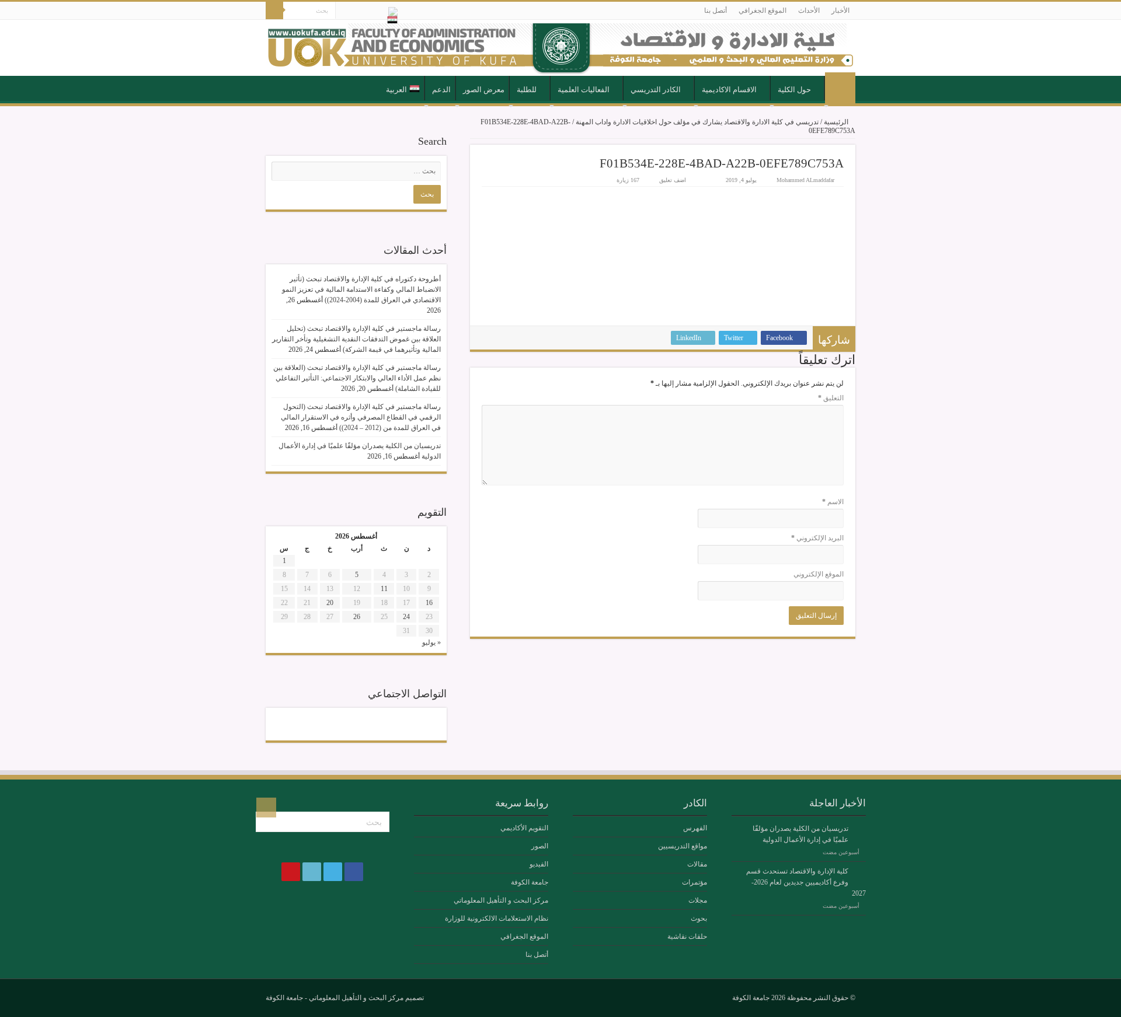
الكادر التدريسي (656, 89)
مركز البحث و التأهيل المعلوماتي (501, 900)
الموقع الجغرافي (762, 10)
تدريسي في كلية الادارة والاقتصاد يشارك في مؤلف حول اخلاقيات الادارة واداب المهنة (697, 122)
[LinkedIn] (355, 11)
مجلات (697, 900)
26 (356, 617)
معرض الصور (483, 89)
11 (384, 589)
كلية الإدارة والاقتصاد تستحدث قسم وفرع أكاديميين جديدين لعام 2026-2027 (806, 882)
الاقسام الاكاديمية (729, 89)
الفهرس (695, 828)
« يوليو (431, 642)
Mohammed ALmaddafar (805, 180)
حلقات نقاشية (687, 936)
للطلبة (527, 89)
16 (429, 603)
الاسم (833, 502)
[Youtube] (344, 11)
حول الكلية (794, 89)
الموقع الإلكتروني (818, 574)
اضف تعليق (672, 180)
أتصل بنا (715, 10)
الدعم (441, 89)
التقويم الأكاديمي (524, 828)
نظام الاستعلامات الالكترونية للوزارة (496, 918)
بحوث (699, 918)
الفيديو (539, 864)
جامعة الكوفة (529, 882)
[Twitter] (366, 11)
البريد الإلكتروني (817, 538)
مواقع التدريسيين (682, 846)
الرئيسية (840, 88)
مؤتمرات (694, 882)
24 (406, 617)
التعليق (831, 398)
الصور (539, 846)
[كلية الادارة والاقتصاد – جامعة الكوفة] (560, 48)
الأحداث (809, 10)
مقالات (697, 864)
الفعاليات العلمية (584, 89)
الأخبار (840, 10)
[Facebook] (377, 11)
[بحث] (274, 10)
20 (329, 603)
